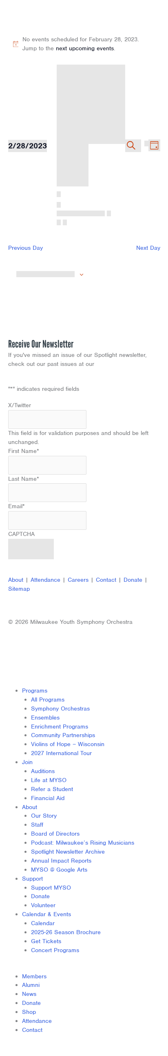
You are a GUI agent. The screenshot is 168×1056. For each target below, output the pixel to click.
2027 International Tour (61, 753)
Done (91, 72)
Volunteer (43, 905)
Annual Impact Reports (61, 860)
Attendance (45, 579)
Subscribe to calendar (45, 274)
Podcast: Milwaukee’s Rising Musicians (82, 842)
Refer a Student (52, 789)
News (29, 994)
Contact (106, 579)
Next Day (148, 247)
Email (16, 506)
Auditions (43, 771)
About (15, 579)
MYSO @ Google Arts (59, 869)
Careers (78, 579)
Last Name (23, 478)
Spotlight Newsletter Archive (68, 851)
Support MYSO (51, 887)
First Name (23, 451)
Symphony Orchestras (60, 708)
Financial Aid (47, 798)
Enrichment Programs (59, 726)
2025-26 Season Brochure (66, 932)
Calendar (43, 923)
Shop (29, 1012)
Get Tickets (46, 941)
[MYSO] (44, 17)
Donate (133, 579)
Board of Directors (55, 833)
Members (34, 976)
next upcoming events (85, 48)
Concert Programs (55, 950)
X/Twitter (19, 405)
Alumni (31, 985)
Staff (37, 824)
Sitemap (19, 588)
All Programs (47, 699)
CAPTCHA (21, 534)
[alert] (84, 44)
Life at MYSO (48, 780)
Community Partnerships (63, 735)
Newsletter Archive (122, 364)
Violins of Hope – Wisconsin (67, 744)
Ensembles (45, 717)
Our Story (44, 815)
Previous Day (25, 247)
